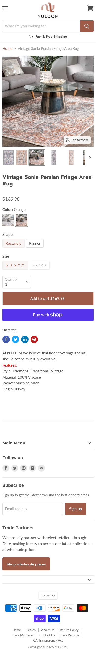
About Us (47, 630)
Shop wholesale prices (26, 564)
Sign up (75, 508)
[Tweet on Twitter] (15, 339)
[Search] (87, 26)
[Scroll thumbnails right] (89, 158)
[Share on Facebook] (6, 339)
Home (7, 48)
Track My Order (23, 635)
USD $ (45, 595)
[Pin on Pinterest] (34, 339)
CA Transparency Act (48, 640)
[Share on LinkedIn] (25, 339)
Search (31, 630)
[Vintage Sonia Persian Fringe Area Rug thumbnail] (8, 157)
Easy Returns (70, 635)
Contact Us (47, 635)
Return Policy (69, 630)
